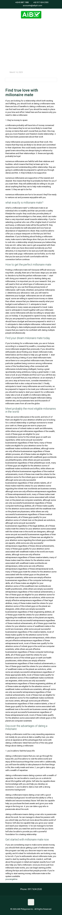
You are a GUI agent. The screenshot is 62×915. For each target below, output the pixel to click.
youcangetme (11, 879)
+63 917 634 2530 (40, 2)
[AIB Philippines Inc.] (31, 14)
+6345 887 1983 (22, 2)
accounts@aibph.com (32, 5)
